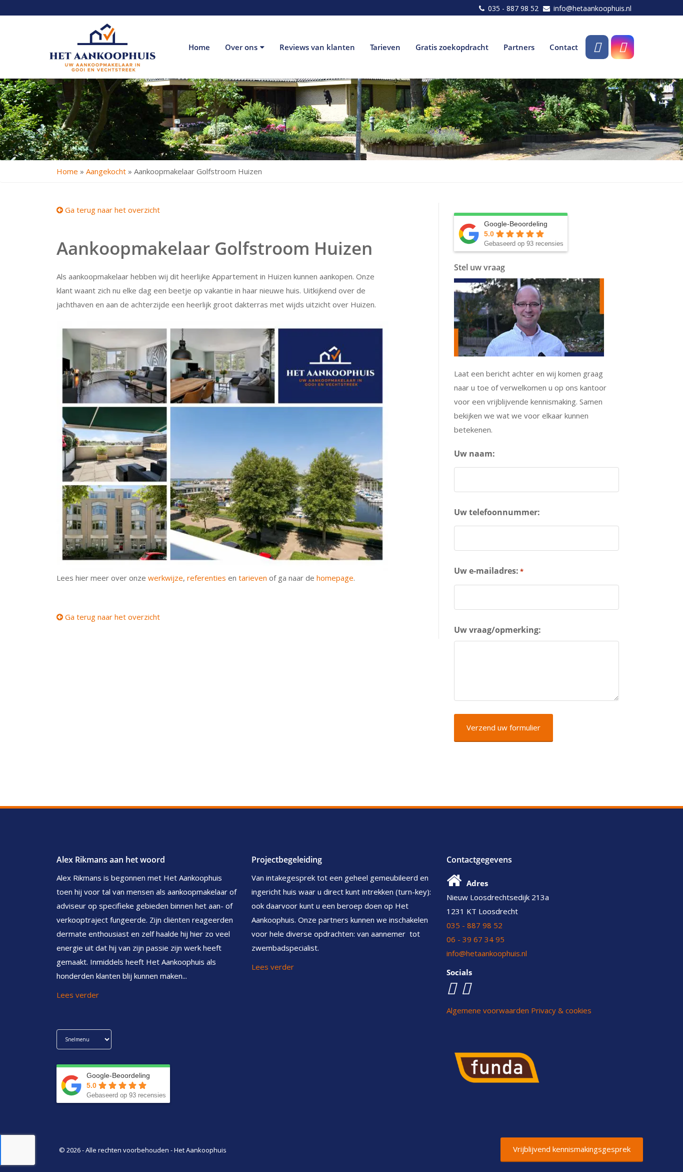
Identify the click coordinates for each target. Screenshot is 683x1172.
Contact (564, 47)
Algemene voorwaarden (487, 1010)
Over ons (241, 47)
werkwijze (165, 578)
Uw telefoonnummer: (497, 512)
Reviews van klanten (317, 47)
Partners (519, 47)
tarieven (252, 578)
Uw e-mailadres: (489, 570)
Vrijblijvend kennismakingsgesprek (571, 1149)
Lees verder (77, 995)
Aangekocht (106, 171)
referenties (206, 578)
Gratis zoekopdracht (452, 47)
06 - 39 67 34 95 (475, 939)
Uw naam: (474, 453)
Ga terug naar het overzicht (111, 210)
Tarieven (385, 47)
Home (199, 47)
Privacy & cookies (561, 1010)
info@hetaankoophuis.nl (593, 8)
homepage (335, 578)
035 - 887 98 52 (513, 8)
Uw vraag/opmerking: (497, 629)
